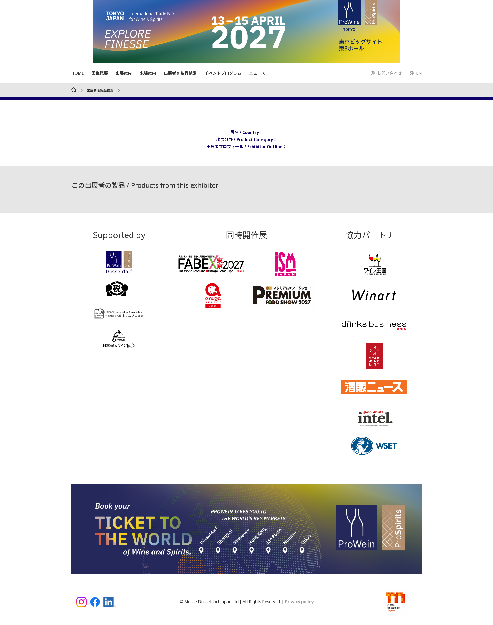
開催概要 (99, 73)
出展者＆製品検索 (180, 73)
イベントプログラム (222, 73)
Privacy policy (299, 601)
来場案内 (148, 73)
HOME (77, 73)
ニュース (257, 73)
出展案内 (124, 73)
